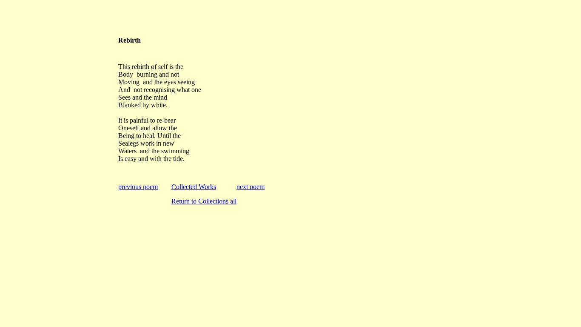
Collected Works (193, 186)
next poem (250, 186)
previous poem (138, 186)
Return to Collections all (203, 201)
